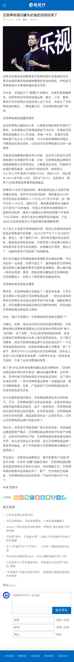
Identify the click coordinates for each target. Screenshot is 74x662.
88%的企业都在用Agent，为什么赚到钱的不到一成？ (37, 556)
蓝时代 (37, 5)
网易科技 (22, 656)
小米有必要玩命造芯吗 (19, 515)
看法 (25, 19)
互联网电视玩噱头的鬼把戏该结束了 (30, 15)
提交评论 (61, 610)
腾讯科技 (49, 656)
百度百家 (62, 656)
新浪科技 (35, 656)
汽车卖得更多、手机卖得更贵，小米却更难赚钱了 (35, 521)
